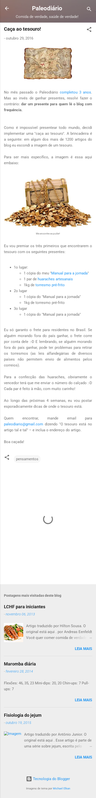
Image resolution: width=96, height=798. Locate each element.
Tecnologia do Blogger (51, 779)
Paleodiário (47, 8)
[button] (89, 30)
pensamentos (27, 459)
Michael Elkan (61, 788)
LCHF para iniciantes (24, 606)
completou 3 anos (75, 92)
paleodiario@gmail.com (23, 424)
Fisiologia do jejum (23, 715)
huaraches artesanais (55, 279)
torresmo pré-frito (50, 285)
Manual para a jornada (69, 273)
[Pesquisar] (89, 9)
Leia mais (83, 649)
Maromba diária (20, 663)
